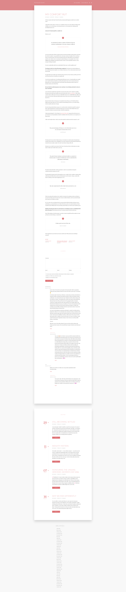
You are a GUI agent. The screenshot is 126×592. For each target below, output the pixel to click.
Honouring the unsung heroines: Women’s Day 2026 (65, 471)
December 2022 (59, 564)
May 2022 (58, 575)
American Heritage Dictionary (63, 46)
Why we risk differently (64, 496)
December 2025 (59, 533)
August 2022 (59, 570)
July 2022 (58, 572)
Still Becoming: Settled (63, 422)
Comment (47, 258)
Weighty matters (60, 446)
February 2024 (59, 551)
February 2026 (59, 531)
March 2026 (59, 530)
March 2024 (59, 549)
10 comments (63, 474)
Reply (51, 328)
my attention (72, 93)
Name (46, 270)
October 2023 (59, 557)
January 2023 (59, 562)
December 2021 (59, 583)
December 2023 (59, 554)
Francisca (52, 332)
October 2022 (59, 567)
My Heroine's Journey (39, 2)
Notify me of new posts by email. (51, 277)
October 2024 (59, 544)
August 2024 (59, 546)
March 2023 (59, 559)
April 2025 (58, 538)
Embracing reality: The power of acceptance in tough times (62, 241)
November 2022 (59, 565)
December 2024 (59, 541)
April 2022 (58, 577)
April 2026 (58, 528)
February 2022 (59, 580)
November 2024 (59, 543)
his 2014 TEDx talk (64, 113)
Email (58, 270)
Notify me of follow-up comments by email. (53, 275)
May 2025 (58, 536)
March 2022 (59, 578)
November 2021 (59, 585)
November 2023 (59, 556)
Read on (56, 437)
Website (70, 270)
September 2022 (59, 569)
